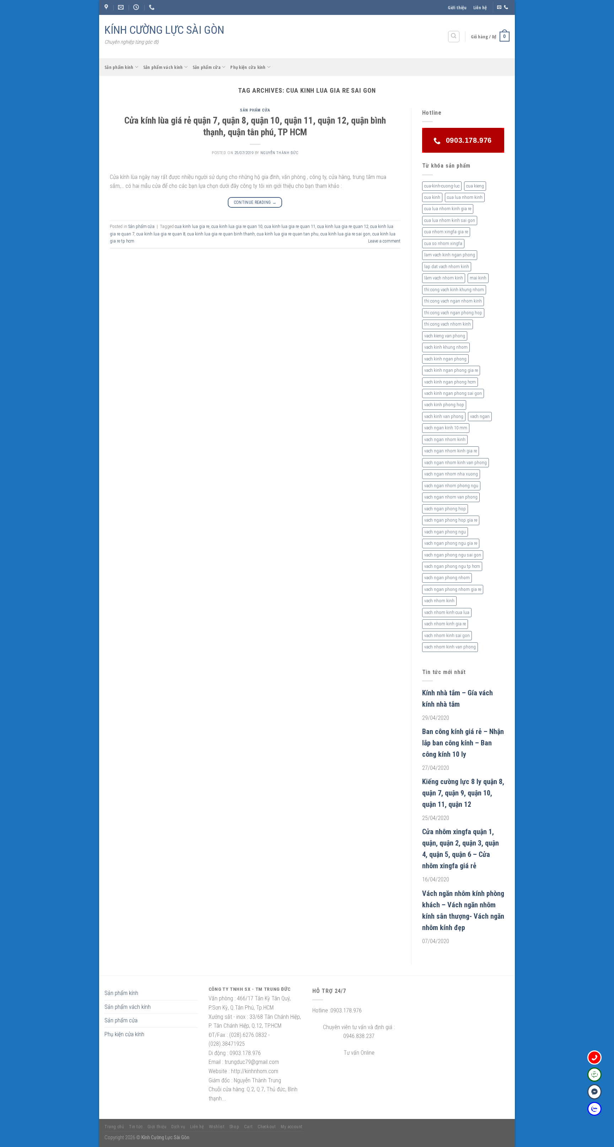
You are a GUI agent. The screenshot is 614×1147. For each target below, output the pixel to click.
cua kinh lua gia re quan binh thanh (221, 234)
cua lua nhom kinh (465, 197)
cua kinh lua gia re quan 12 (342, 226)
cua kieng (475, 186)
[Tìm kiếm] (454, 36)
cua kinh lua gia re (192, 226)
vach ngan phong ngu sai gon (452, 555)
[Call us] (506, 7)
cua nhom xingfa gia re (446, 231)
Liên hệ (480, 7)
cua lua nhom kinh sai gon (449, 220)
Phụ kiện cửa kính (247, 67)
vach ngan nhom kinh (444, 439)
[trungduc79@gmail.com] (121, 7)
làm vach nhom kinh (443, 278)
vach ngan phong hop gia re (450, 520)
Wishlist (217, 1126)
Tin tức (135, 1126)
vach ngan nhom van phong (451, 497)
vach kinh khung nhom (446, 347)
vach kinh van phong (443, 416)
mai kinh (478, 278)
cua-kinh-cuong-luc (441, 186)
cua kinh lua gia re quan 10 (236, 226)
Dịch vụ (178, 1126)
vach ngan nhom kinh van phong (455, 462)
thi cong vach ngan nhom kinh (453, 301)
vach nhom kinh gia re (445, 623)
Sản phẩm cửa (207, 67)
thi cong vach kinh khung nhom (454, 289)
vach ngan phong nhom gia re (452, 589)
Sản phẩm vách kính (163, 67)
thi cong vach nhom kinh (447, 324)
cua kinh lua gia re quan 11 (289, 226)
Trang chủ (114, 1126)
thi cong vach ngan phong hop (453, 312)
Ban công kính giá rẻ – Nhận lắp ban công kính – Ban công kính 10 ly (463, 743)
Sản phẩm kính (118, 67)
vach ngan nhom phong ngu (451, 485)
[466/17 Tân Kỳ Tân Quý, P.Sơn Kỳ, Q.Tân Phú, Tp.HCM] (107, 7)
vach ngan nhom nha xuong (451, 474)
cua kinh (432, 197)
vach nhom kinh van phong (450, 646)
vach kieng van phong (444, 335)
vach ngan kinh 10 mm (445, 427)
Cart (248, 1126)
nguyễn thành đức (279, 153)
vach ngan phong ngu (445, 531)
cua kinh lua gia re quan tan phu (287, 234)
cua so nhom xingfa (443, 243)
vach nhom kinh (439, 600)
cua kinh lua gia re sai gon (345, 234)
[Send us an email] (499, 7)
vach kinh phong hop (444, 404)
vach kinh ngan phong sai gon (453, 393)
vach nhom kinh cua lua (446, 612)
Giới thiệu (457, 7)
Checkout (267, 1126)
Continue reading (255, 202)
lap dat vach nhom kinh (446, 266)
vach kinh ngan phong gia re (451, 370)
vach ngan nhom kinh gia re (450, 450)
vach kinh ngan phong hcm (450, 382)
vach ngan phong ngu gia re (450, 543)
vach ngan (480, 416)
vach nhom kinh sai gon (447, 635)
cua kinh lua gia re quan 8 (160, 234)
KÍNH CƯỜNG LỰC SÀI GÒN (164, 30)
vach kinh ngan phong (445, 359)
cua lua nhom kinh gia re (447, 208)
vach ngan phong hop (445, 508)
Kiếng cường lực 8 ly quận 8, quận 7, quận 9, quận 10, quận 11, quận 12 (463, 793)
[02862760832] (152, 7)
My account (292, 1126)
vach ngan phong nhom (447, 577)
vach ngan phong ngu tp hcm (452, 566)
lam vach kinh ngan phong (449, 254)
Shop (234, 1126)
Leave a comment (384, 241)
